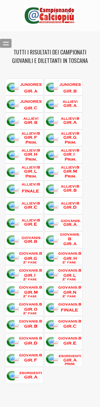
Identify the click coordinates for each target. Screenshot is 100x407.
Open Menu (6, 43)
